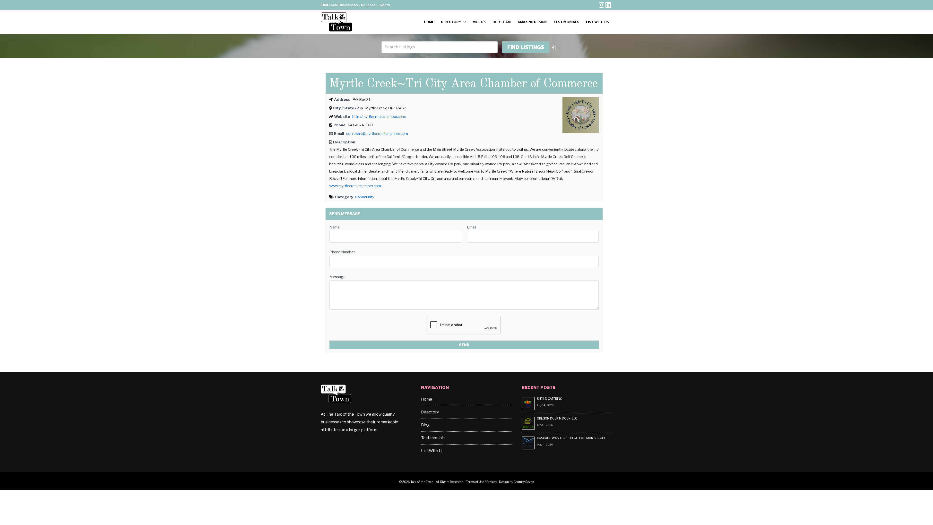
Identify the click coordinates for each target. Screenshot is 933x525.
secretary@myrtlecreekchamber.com (377, 133)
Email (471, 227)
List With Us (597, 22)
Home (429, 22)
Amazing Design (532, 22)
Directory (451, 22)
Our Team (501, 22)
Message (337, 277)
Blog (425, 425)
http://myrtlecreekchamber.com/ (379, 116)
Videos (479, 22)
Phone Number (342, 252)
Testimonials (566, 22)
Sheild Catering (549, 399)
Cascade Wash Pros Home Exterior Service (571, 438)
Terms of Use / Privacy (481, 482)
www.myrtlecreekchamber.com (355, 186)
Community (364, 197)
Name (334, 227)
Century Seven (524, 482)
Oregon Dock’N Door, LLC (557, 418)
